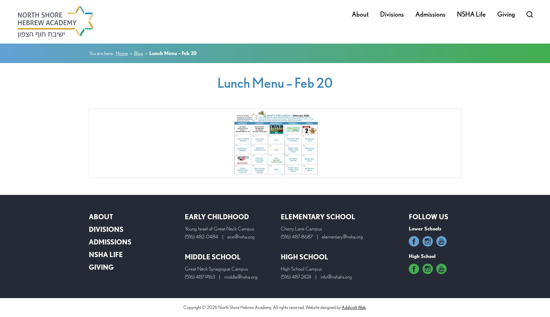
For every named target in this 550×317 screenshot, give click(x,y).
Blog (138, 53)
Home (122, 53)
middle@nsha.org (241, 277)
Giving (506, 14)
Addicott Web (354, 307)
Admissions (430, 14)
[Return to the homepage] (55, 22)
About (360, 14)
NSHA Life (471, 14)
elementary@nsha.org (342, 237)
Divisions (392, 14)
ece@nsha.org (241, 237)
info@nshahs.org (336, 277)
